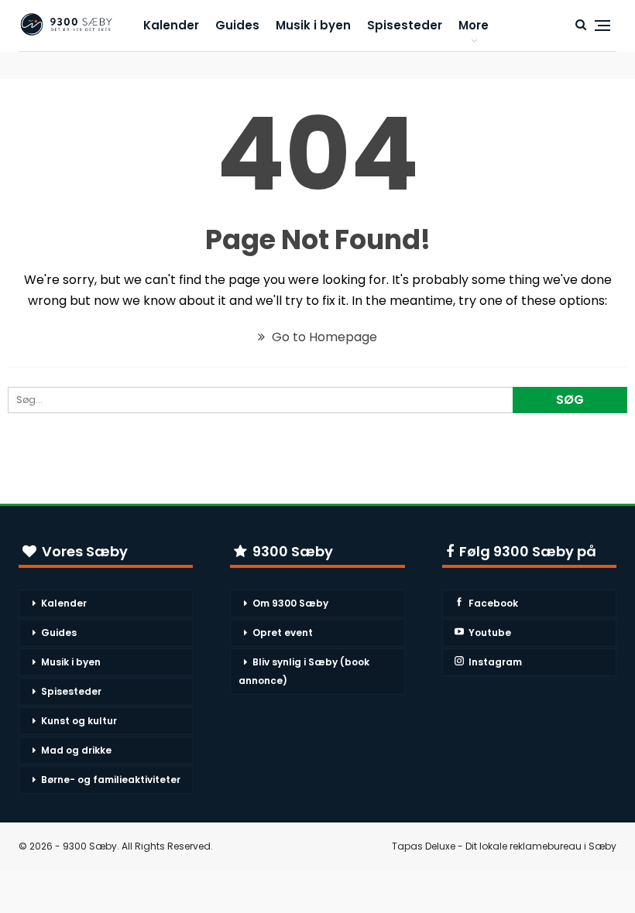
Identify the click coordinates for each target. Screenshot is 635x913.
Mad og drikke (76, 750)
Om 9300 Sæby (290, 603)
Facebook (493, 603)
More (473, 25)
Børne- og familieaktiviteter (110, 779)
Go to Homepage (323, 337)
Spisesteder (404, 25)
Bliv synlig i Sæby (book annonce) (304, 671)
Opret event (282, 632)
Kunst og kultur (79, 720)
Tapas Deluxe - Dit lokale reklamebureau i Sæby (504, 846)
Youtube (490, 632)
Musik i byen (313, 25)
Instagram (495, 662)
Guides (237, 25)
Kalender (171, 25)
